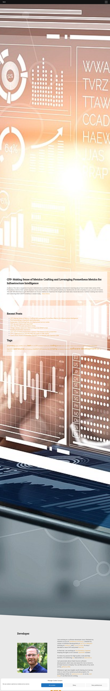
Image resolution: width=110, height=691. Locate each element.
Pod (25, 349)
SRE (98, 349)
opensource (18, 349)
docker (63, 345)
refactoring (44, 349)
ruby (48, 349)
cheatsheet (40, 345)
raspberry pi (37, 349)
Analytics (68, 645)
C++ (32, 345)
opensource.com (77, 674)
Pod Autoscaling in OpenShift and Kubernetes (25, 320)
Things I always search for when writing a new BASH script (29, 328)
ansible (16, 345)
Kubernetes (90, 345)
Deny (74, 685)
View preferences (96, 685)
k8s (86, 345)
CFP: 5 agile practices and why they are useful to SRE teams (29, 333)
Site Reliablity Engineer (82, 650)
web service (9, 351)
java (83, 345)
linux (95, 345)
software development (83, 348)
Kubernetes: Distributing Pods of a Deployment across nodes (30, 322)
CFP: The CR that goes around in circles (23, 326)
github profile (66, 667)
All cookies (52, 685)
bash (29, 346)
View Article (46, 294)
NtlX (4, 2)
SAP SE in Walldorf (86, 643)
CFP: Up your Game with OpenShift (21, 324)
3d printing (11, 345)
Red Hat (81, 647)
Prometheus (29, 349)
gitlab (68, 345)
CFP (36, 345)
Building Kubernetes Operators (20, 330)
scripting (53, 349)
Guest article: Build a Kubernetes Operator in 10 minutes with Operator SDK (34, 335)
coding (53, 345)
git (65, 345)
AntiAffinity (21, 345)
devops (59, 345)
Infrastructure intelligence (76, 345)
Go (73, 658)
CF (34, 345)
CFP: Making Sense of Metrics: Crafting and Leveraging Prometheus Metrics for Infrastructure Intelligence (44, 318)
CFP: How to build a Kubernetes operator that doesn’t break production (33, 332)
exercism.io (88, 658)
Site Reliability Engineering (63, 349)
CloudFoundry (46, 345)
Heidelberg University (76, 641)
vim (100, 349)
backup (25, 345)
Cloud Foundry (78, 645)
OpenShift (10, 349)
